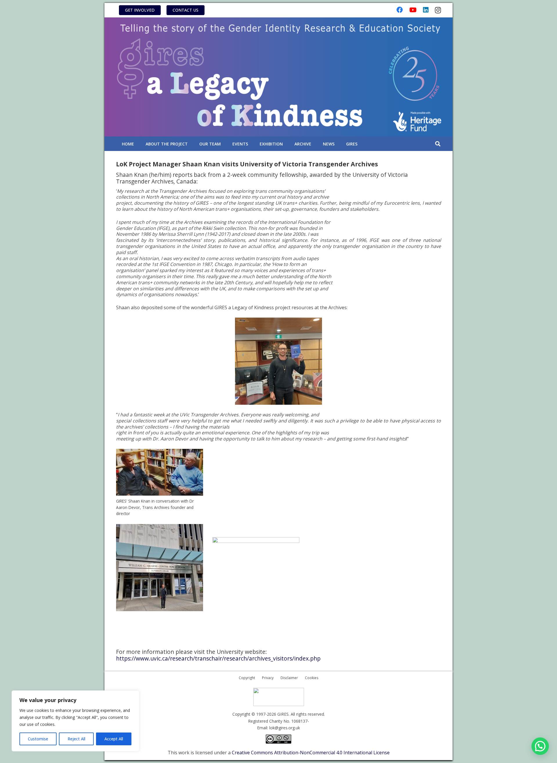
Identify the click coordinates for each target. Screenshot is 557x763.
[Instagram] (438, 10)
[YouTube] (413, 10)
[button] (438, 143)
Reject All (76, 739)
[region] (75, 720)
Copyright (247, 677)
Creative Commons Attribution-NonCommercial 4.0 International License (311, 752)
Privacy (268, 677)
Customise (38, 739)
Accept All (113, 739)
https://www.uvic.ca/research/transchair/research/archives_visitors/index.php (218, 658)
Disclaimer (289, 677)
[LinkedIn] (425, 10)
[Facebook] (400, 10)
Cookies (311, 677)
